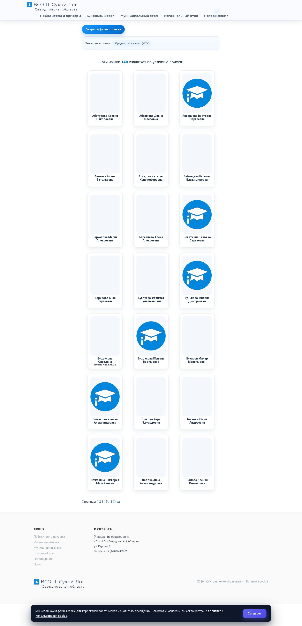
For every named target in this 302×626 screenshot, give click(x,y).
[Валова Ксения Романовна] (197, 457)
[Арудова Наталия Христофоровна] (151, 154)
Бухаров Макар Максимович (197, 360)
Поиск (38, 564)
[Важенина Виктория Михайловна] (105, 457)
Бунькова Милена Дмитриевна (197, 299)
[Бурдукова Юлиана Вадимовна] (151, 336)
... (109, 501)
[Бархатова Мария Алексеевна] (105, 214)
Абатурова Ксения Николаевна (105, 117)
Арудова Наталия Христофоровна (151, 178)
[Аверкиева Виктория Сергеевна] (197, 93)
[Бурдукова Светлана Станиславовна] (105, 336)
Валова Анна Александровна (151, 481)
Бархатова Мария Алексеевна (105, 238)
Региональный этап (181, 16)
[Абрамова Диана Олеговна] (151, 93)
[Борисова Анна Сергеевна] (105, 275)
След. (117, 501)
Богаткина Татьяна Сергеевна (197, 238)
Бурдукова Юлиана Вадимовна (151, 360)
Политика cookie (257, 581)
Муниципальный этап (139, 16)
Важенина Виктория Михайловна (105, 481)
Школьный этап (100, 16)
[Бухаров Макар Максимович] (197, 336)
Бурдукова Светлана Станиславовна (105, 362)
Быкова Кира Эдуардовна (151, 421)
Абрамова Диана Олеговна (151, 117)
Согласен (255, 613)
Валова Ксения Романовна (197, 481)
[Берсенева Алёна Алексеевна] (151, 214)
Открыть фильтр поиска (103, 29)
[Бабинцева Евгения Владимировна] (197, 154)
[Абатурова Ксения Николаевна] (105, 93)
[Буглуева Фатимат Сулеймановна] (151, 275)
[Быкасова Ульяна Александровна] (105, 396)
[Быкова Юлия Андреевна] (197, 396)
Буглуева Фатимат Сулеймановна (151, 299)
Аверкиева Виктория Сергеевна (197, 117)
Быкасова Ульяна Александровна (105, 421)
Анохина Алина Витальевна (105, 178)
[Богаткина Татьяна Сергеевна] (197, 214)
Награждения (216, 16)
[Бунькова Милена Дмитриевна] (197, 275)
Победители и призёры (60, 16)
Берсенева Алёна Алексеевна (151, 238)
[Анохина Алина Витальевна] (105, 154)
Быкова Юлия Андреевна (197, 421)
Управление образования (226, 581)
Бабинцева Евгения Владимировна (197, 178)
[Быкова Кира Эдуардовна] (151, 396)
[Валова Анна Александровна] (151, 457)
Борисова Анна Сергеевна (105, 299)
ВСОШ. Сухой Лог (54, 6)
